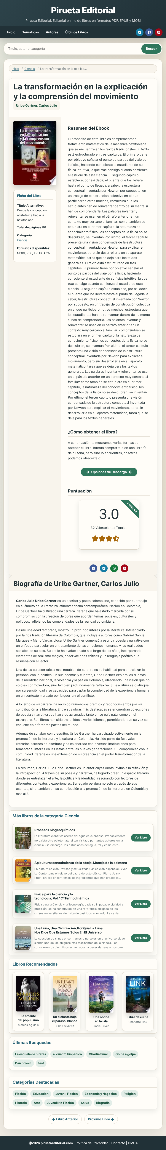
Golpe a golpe (125, 1054)
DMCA (133, 1143)
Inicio (11, 32)
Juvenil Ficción (67, 1093)
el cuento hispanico (67, 1054)
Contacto (118, 1143)
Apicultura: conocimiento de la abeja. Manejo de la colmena (80, 863)
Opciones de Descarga (109, 472)
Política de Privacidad (92, 1143)
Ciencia (29, 68)
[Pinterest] (159, 32)
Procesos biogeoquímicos (54, 830)
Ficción (20, 1093)
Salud (85, 1103)
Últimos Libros (76, 32)
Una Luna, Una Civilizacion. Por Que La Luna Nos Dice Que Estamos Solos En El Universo (68, 930)
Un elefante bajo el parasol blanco (64, 1019)
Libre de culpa (138, 1017)
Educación (41, 1093)
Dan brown (23, 1063)
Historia (21, 1103)
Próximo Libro (99, 1119)
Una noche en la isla (101, 1019)
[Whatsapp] (114, 568)
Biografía (103, 1103)
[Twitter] (140, 32)
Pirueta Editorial (83, 10)
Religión (130, 1093)
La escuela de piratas (30, 1054)
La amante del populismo (28, 1018)
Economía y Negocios (101, 1093)
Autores (52, 32)
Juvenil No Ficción (60, 1103)
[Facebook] (149, 32)
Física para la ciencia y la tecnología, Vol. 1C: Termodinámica (61, 896)
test (41, 1063)
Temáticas (30, 32)
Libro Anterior (67, 1119)
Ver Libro (141, 837)
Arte (37, 1103)
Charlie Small (99, 1054)
